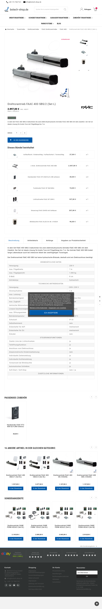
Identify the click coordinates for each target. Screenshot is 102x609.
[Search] (65, 9)
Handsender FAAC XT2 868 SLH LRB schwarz (44, 177)
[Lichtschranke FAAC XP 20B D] (15, 199)
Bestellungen (57, 573)
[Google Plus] (18, 585)
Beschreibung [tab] (14, 240)
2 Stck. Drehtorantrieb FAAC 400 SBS (44, 166)
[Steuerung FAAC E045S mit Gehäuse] (15, 210)
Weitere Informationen (38, 308)
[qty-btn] (24, 132)
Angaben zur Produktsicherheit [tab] (73, 240)
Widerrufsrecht (33, 578)
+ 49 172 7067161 (13, 581)
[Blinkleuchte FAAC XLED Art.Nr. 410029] (15, 222)
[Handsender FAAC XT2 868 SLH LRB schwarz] (15, 177)
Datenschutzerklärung (36, 586)
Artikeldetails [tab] (32, 240)
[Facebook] (6, 585)
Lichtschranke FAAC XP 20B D (43, 199)
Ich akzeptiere (51, 312)
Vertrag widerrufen (35, 589)
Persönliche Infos (58, 571)
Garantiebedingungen (36, 575)
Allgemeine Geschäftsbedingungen (36, 571)
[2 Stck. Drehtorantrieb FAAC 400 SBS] (15, 166)
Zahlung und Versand (36, 583)
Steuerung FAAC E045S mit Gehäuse (44, 210)
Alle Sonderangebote (89, 546)
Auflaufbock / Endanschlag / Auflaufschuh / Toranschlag (43, 154)
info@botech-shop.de (14, 578)
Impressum (32, 581)
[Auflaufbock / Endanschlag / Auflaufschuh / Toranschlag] (15, 154)
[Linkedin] (10, 585)
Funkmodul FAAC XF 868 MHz (43, 188)
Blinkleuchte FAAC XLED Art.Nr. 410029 (44, 221)
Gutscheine (56, 582)
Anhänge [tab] (49, 240)
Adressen (55, 579)
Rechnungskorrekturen (60, 576)
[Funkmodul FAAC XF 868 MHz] (15, 188)
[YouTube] (14, 585)
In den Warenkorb (15, 488)
